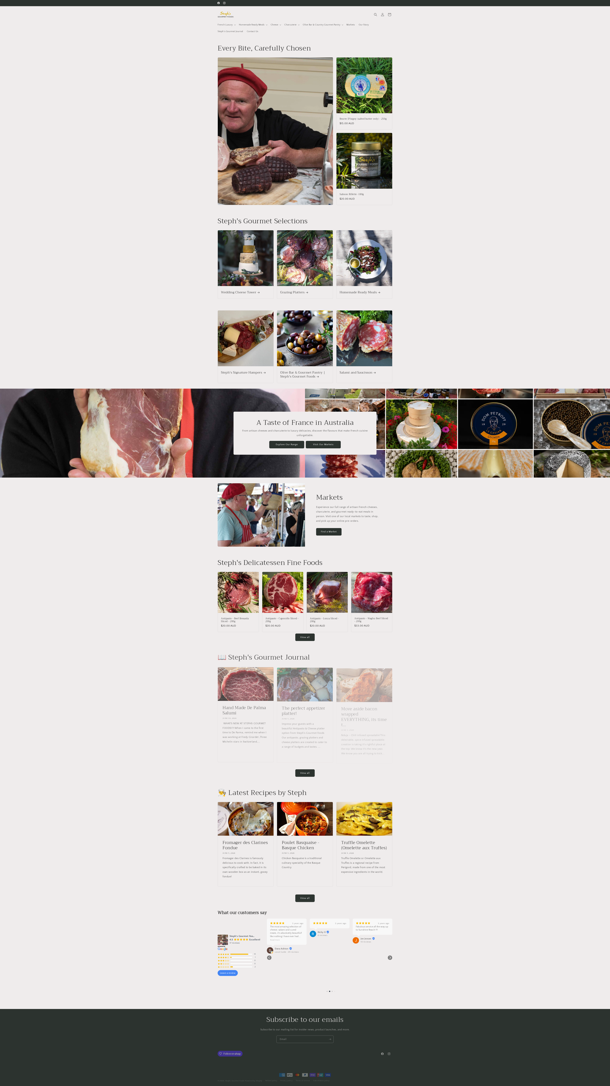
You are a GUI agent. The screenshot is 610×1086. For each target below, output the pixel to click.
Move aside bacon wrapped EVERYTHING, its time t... (364, 714)
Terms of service (303, 1078)
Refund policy (271, 1078)
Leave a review (227, 973)
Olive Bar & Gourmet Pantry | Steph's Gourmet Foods (302, 374)
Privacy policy (286, 1078)
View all (305, 637)
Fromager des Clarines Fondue (245, 845)
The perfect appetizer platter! (303, 709)
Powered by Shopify (253, 1079)
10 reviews (323, 942)
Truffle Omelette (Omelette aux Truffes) (364, 845)
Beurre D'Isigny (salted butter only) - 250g (363, 119)
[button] (226, 24)
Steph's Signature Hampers (241, 372)
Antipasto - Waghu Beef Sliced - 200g (371, 620)
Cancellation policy (321, 1078)
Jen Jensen (323, 939)
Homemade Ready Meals (358, 292)
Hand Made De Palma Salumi (244, 709)
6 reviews (280, 935)
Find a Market (329, 531)
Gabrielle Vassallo (370, 942)
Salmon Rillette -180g (352, 194)
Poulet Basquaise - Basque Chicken (300, 845)
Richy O (279, 932)
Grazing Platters (292, 292)
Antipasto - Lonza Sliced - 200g (324, 620)
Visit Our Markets (323, 444)
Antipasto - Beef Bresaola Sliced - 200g (235, 620)
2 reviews (365, 945)
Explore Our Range (287, 444)
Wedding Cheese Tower (238, 292)
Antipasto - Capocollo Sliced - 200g (282, 620)
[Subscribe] (329, 1038)
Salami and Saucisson (356, 372)
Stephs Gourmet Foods (234, 1079)
